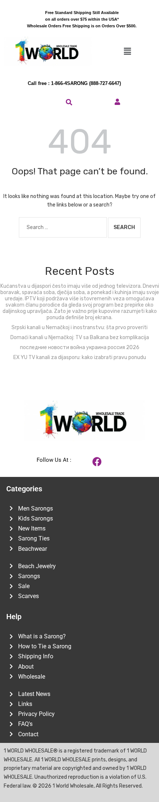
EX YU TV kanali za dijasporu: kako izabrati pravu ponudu (79, 357)
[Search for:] (63, 227)
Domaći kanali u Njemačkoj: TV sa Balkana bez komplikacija (79, 337)
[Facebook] (97, 462)
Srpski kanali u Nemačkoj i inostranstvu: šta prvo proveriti (79, 327)
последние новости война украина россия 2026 (79, 347)
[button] (127, 51)
